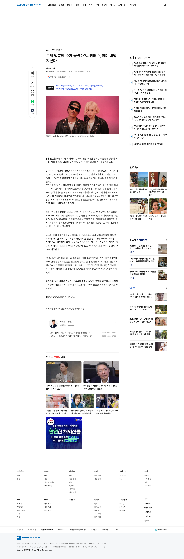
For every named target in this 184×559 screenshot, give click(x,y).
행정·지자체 (21, 510)
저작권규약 (61, 530)
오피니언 (121, 5)
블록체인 (72, 489)
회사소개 (20, 530)
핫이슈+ (122, 510)
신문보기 (147, 520)
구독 (32, 105)
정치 (84, 5)
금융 (18, 475)
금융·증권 (52, 5)
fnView (147, 503)
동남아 (104, 5)
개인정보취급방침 (47, 530)
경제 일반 (97, 475)
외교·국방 (147, 486)
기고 (120, 479)
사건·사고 (20, 504)
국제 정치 (47, 507)
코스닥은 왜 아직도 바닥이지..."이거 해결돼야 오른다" (70, 333)
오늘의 (138, 240)
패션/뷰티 (97, 507)
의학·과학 (72, 492)
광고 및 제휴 (32, 530)
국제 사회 (47, 510)
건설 (45, 479)
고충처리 (105, 530)
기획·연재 (132, 5)
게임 (70, 482)
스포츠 (96, 510)
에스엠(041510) (96, 86)
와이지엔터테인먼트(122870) (67, 89)
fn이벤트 (147, 512)
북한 (145, 482)
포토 (146, 499)
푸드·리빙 (97, 514)
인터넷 (71, 486)
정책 (45, 475)
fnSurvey (148, 508)
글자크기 (32, 86)
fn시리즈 (122, 507)
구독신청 (94, 530)
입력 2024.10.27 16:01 (64, 71)
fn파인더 (122, 504)
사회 (90, 5)
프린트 (32, 95)
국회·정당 (147, 479)
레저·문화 (97, 517)
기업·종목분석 (57, 50)
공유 (32, 76)
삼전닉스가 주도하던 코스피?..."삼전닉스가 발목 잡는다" (71, 336)
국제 (97, 5)
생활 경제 (97, 479)
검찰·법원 (20, 507)
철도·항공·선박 (49, 482)
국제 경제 (47, 504)
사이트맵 (116, 530)
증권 (18, 479)
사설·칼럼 (122, 475)
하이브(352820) (86, 89)
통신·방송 (72, 479)
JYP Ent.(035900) (63, 86)
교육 (18, 514)
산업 (70, 475)
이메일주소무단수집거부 (78, 530)
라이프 (112, 5)
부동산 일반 (48, 486)
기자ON (147, 516)
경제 (77, 5)
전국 (18, 517)
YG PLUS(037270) (80, 86)
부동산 (61, 5)
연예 (95, 504)
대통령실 (147, 475)
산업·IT (70, 5)
